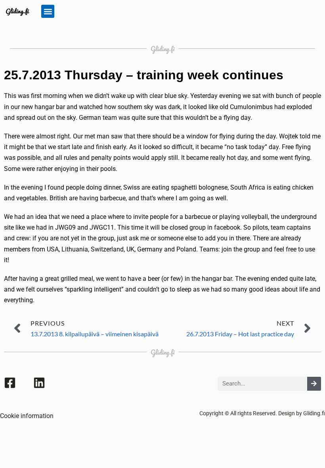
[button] (47, 11)
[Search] (314, 384)
